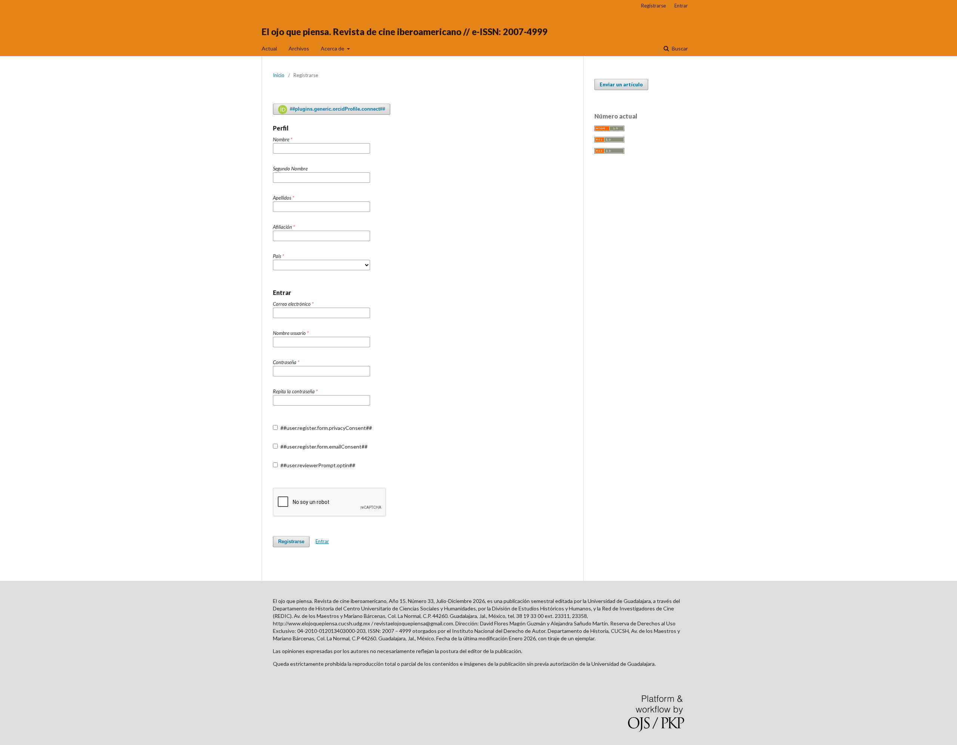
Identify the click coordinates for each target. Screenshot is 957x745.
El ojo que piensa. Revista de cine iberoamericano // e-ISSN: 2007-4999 (405, 31)
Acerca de (333, 48)
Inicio (278, 75)
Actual (269, 48)
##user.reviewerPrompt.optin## (317, 465)
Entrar (681, 6)
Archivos (299, 48)
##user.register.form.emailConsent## (323, 446)
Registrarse (653, 6)
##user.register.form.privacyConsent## (325, 428)
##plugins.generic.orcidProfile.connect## (336, 109)
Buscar (679, 48)
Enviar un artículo (621, 84)
